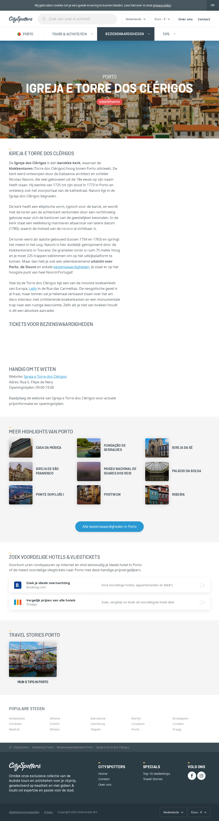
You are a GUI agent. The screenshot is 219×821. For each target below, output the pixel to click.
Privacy (48, 812)
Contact (204, 19)
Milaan (55, 729)
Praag (177, 729)
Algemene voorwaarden (24, 812)
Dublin (55, 723)
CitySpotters (21, 747)
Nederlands (133, 19)
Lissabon (138, 723)
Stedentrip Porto (42, 747)
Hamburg (98, 723)
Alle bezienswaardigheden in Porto (109, 526)
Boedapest (180, 718)
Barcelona (98, 718)
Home (102, 773)
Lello (33, 288)
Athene (55, 718)
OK (213, 5)
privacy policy (162, 5)
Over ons (185, 19)
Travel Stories (153, 779)
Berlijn (136, 718)
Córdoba (15, 723)
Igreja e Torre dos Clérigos (45, 376)
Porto (136, 729)
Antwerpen (17, 718)
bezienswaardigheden (71, 266)
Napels (96, 729)
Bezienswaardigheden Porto (75, 747)
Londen (178, 723)
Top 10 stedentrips (156, 773)
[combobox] (77, 19)
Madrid (14, 729)
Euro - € (160, 19)
